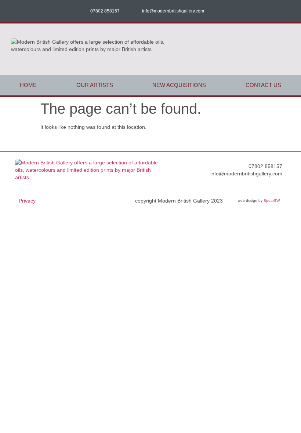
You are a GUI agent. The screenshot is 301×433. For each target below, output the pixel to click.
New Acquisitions (179, 85)
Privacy (27, 201)
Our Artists (94, 85)
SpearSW (272, 201)
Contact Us (263, 85)
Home (28, 85)
